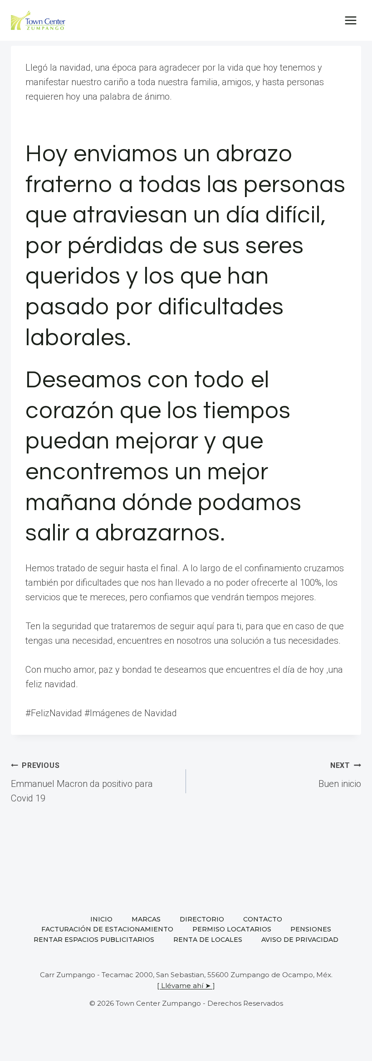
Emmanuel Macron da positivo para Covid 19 (82, 782)
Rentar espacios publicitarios (94, 940)
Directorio (202, 919)
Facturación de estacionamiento (107, 929)
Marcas (146, 919)
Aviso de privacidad (299, 940)
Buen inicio (339, 775)
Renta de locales (207, 940)
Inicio (101, 919)
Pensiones (310, 929)
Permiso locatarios (231, 929)
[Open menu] (350, 20)
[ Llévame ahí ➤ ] (186, 985)
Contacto (262, 919)
